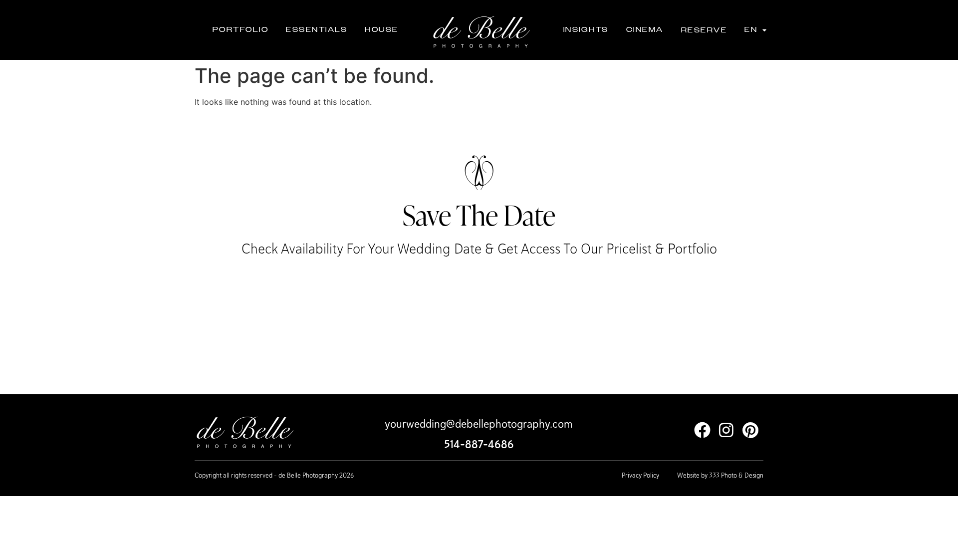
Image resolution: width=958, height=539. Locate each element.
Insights (586, 29)
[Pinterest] (750, 430)
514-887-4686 (479, 444)
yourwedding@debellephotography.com (479, 424)
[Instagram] (726, 430)
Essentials (316, 29)
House (382, 29)
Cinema (645, 29)
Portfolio (241, 29)
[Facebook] (702, 430)
